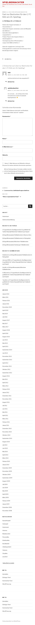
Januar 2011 (5, 425)
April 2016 (5, 333)
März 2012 (5, 386)
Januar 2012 (5, 392)
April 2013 (5, 363)
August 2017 (6, 320)
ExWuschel (5, 272)
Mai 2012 (5, 379)
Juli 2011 (4, 405)
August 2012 (6, 376)
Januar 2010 (5, 464)
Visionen (4, 550)
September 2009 (7, 478)
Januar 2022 (5, 294)
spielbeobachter (13, 2)
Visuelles (4, 553)
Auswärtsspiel (6, 520)
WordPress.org (6, 584)
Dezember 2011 (6, 396)
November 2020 (7, 307)
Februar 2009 (6, 501)
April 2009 (5, 494)
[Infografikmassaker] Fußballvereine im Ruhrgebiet (16, 238)
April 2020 (5, 310)
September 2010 (7, 438)
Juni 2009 (5, 487)
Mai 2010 (5, 451)
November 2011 (7, 399)
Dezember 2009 (7, 468)
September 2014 (7, 350)
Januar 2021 (5, 304)
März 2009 (5, 497)
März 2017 (5, 327)
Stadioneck (5, 255)
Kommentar (6, 116)
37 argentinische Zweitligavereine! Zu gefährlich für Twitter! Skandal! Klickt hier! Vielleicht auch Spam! (17, 262)
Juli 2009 (4, 484)
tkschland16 (5, 543)
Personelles (5, 537)
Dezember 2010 (7, 428)
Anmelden (5, 574)
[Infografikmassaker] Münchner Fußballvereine (15, 241)
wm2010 (4, 556)
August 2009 (6, 481)
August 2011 (6, 402)
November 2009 (7, 471)
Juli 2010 (4, 445)
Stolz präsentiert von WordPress (11, 621)
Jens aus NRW (6, 260)
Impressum (5, 216)
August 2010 (6, 441)
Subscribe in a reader (8, 563)
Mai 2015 (5, 343)
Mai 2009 (5, 491)
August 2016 (6, 330)
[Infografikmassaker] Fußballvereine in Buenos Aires (16, 235)
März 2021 (5, 297)
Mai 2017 (5, 323)
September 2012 (7, 372)
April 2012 (5, 382)
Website (5, 155)
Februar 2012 (6, 389)
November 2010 (7, 432)
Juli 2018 (4, 317)
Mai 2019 (5, 313)
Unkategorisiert (6, 547)
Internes (4, 530)
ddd (9, 72)
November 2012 (7, 366)
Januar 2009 (5, 504)
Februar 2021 (6, 300)
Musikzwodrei (6, 534)
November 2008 (7, 510)
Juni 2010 (5, 448)
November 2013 (7, 356)
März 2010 (5, 458)
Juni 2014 (5, 353)
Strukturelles (6, 540)
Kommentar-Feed (7, 580)
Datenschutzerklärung (8, 219)
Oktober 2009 (6, 474)
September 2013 (7, 359)
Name (4, 138)
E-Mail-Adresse (7, 147)
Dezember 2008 (7, 507)
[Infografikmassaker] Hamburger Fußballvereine (15, 245)
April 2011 (5, 415)
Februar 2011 (6, 422)
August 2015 (6, 336)
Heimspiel (8, 59)
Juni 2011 (5, 409)
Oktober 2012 (6, 369)
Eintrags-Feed (6, 577)
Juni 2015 (5, 340)
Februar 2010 (6, 461)
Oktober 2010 (6, 435)
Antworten (11, 81)
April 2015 (5, 346)
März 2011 (5, 418)
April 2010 (5, 455)
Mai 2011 (5, 412)
